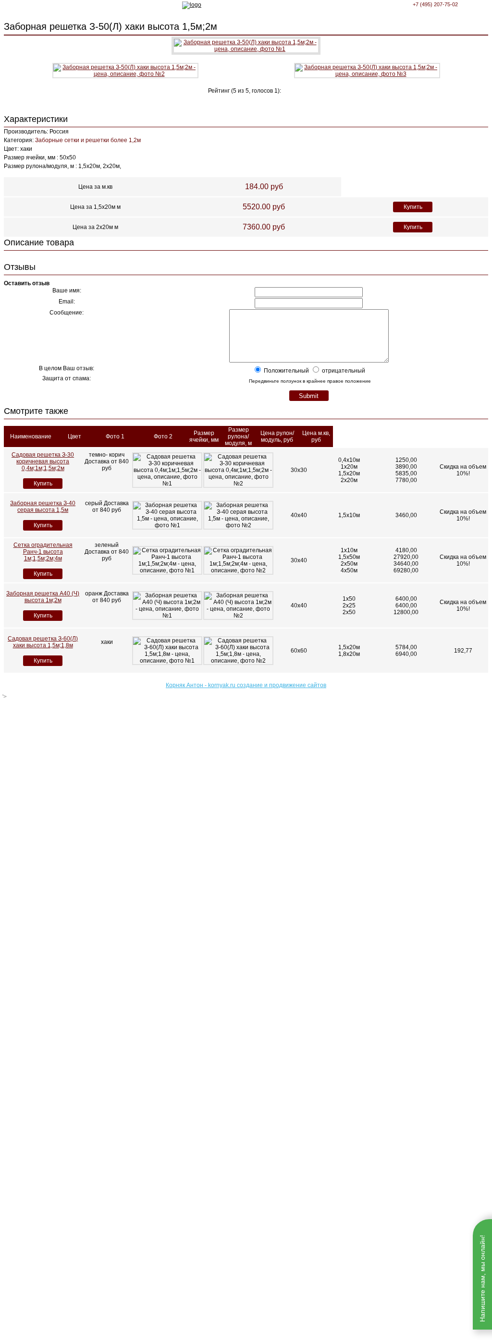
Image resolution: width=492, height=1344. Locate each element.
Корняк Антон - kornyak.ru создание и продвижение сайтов (246, 685)
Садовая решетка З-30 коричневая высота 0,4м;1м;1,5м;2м (43, 461)
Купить (413, 207)
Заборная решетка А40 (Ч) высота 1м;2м (42, 597)
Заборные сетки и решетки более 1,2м (88, 140)
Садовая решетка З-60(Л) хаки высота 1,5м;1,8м (43, 642)
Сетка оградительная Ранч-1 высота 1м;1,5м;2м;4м (43, 552)
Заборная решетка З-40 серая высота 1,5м (42, 506)
